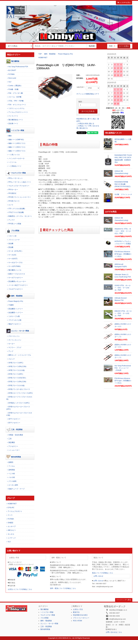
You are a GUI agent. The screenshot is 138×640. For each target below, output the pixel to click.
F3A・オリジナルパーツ (17, 105)
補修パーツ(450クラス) (16, 143)
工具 (10, 439)
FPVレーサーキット (15, 178)
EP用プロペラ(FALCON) (17, 382)
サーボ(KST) (12, 259)
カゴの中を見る (125, 3)
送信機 (10, 243)
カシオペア (12, 526)
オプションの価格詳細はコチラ (87, 94)
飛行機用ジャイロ (14, 270)
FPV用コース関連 (14, 224)
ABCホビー (12, 530)
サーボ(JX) (12, 255)
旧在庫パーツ (13, 123)
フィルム (11, 466)
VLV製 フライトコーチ (123, 194)
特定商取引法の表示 (80, 615)
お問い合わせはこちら (114, 632)
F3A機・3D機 (13, 89)
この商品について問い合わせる (87, 126)
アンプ (10, 351)
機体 (10, 136)
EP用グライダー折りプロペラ (19, 389)
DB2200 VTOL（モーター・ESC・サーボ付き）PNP (123, 313)
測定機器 (11, 442)
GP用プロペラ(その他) (16, 370)
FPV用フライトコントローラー (19, 197)
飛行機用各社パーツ (15, 120)
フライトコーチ (14, 240)
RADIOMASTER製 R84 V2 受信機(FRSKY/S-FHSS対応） (123, 184)
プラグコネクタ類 (14, 320)
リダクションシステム (16, 108)
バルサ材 (11, 477)
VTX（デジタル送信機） (17, 209)
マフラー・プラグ (14, 347)
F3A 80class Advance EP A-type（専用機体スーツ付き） (123, 380)
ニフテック (12, 538)
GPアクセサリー (14, 419)
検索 (93, 46)
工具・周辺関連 (17, 429)
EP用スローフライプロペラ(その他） (19, 398)
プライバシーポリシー (81, 618)
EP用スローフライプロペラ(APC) (20, 393)
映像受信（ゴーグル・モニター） (20, 216)
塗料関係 (11, 470)
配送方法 (76, 612)
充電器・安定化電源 (15, 435)
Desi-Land (12, 78)
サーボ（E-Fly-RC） (15, 251)
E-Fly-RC (11, 508)
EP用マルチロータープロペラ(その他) (19, 414)
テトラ (10, 515)
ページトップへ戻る (123, 600)
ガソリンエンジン (14, 340)
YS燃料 (11, 305)
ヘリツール (12, 162)
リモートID (12, 236)
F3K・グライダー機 (15, 93)
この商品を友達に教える (85, 123)
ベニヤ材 (11, 474)
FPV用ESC (12, 193)
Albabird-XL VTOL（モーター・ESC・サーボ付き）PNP (123, 231)
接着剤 (10, 462)
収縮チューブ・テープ (16, 489)
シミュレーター (14, 450)
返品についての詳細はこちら (102, 573)
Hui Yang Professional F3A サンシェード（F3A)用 (123, 368)
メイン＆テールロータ (16, 158)
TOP (40, 54)
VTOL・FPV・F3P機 (15, 101)
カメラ (10, 205)
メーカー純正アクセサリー (18, 285)
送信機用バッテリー (15, 313)
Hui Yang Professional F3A (18, 67)
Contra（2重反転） (15, 86)
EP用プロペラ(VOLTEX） (17, 378)
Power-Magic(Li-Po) (65, 54)
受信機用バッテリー (15, 309)
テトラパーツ (13, 116)
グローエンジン (14, 336)
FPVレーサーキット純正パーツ (19, 182)
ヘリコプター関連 (17, 130)
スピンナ (11, 359)
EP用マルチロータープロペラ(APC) (18, 408)
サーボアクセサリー (15, 278)
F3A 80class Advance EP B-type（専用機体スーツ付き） (123, 254)
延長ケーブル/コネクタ (16, 274)
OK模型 (10, 523)
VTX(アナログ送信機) (16, 212)
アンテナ (11, 220)
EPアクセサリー (14, 423)
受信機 (10, 247)
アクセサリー (13, 446)
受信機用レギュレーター (17, 281)
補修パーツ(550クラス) (16, 151)
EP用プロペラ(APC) (15, 374)
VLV (9, 82)
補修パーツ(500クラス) (16, 147)
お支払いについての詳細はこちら (20, 589)
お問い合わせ (98, 576)
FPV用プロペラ (14, 201)
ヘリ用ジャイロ (14, 155)
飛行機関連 (15, 61)
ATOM (79, 621)
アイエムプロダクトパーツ (18, 112)
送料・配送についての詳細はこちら (63, 588)
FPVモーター (13, 190)
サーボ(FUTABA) (14, 266)
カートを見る (124, 46)
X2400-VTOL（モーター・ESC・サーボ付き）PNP (123, 288)
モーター (11, 344)
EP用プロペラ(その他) (16, 385)
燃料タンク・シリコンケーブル (19, 355)
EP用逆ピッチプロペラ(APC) (19, 403)
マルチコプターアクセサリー (18, 186)
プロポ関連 (15, 231)
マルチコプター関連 (18, 173)
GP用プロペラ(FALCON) (17, 366)
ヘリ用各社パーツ (14, 166)
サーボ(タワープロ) (15, 262)
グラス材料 (12, 481)
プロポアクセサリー (15, 289)
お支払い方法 (78, 609)
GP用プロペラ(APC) (15, 363)
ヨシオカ (11, 534)
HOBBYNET (42, 58)
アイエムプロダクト (15, 511)
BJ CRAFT (12, 70)
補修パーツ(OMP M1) (16, 140)
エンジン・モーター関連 (20, 331)
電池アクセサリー (14, 324)
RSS (74, 621)
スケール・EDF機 (14, 97)
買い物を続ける (82, 128)
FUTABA (11, 74)
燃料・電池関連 (50, 54)
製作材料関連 (16, 457)
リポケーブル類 (14, 316)
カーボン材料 (13, 485)
